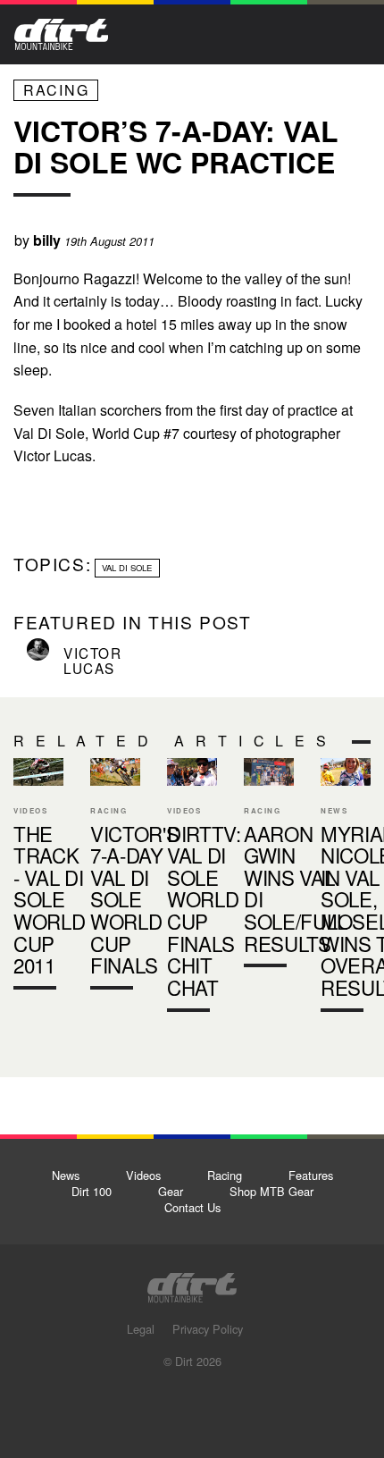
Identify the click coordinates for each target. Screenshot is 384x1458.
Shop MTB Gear (271, 1191)
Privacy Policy (207, 1328)
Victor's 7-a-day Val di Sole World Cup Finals (115, 878)
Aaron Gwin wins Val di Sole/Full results (295, 888)
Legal (140, 1328)
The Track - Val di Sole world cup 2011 (38, 878)
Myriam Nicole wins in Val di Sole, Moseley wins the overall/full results (346, 889)
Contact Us (192, 1207)
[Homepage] (192, 1282)
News (65, 1175)
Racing (56, 90)
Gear (170, 1191)
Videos (143, 1175)
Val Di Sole (127, 567)
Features (310, 1175)
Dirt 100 (91, 1191)
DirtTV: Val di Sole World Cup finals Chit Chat (192, 889)
